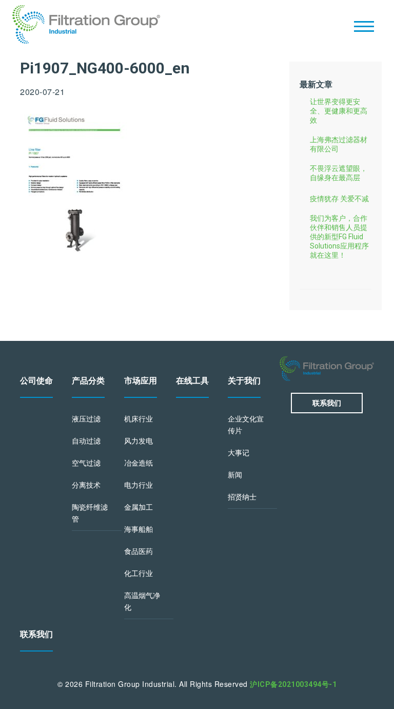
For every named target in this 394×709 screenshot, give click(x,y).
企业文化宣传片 (246, 425)
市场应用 (140, 381)
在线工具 (192, 381)
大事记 (238, 453)
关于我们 (244, 381)
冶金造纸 (138, 463)
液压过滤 (86, 419)
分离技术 (86, 485)
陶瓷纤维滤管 (90, 513)
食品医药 (138, 551)
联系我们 (36, 634)
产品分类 (88, 381)
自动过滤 (86, 441)
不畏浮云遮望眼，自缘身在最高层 (338, 173)
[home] (86, 25)
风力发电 (138, 441)
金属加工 (138, 507)
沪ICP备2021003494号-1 (293, 684)
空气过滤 (86, 463)
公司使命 (36, 381)
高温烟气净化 (142, 601)
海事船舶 (138, 529)
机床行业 (138, 419)
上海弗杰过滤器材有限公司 (338, 144)
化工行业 (138, 573)
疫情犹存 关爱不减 (339, 199)
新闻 (235, 475)
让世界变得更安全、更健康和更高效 (338, 111)
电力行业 (138, 485)
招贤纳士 (242, 497)
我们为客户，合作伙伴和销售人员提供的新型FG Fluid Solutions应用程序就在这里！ (339, 236)
